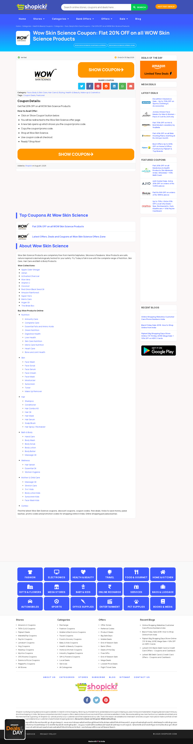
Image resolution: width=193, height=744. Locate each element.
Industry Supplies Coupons (71, 653)
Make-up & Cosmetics (90, 92)
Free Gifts (105, 653)
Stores (37, 18)
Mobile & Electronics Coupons (72, 632)
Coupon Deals (29, 95)
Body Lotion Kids (32, 493)
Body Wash (30, 440)
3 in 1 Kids (29, 489)
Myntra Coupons (25, 653)
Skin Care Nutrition (33, 341)
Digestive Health (33, 333)
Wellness (25, 460)
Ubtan (24, 273)
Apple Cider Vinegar (30, 269)
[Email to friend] (130, 86)
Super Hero (26, 296)
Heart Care (30, 348)
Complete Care (32, 322)
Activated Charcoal (30, 276)
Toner (28, 387)
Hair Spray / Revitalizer (35, 426)
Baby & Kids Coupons (68, 642)
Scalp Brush (30, 423)
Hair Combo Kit (32, 408)
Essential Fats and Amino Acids (39, 326)
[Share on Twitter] (81, 86)
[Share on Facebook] (89, 86)
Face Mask (30, 376)
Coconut (25, 286)
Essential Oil (30, 468)
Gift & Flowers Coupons (69, 656)
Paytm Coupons (25, 639)
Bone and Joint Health (35, 352)
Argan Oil (25, 302)
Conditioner (30, 404)
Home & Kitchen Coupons (70, 649)
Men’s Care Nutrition (34, 344)
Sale (122, 18)
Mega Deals (106, 660)
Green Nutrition (32, 330)
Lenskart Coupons (26, 642)
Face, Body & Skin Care (37, 92)
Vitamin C (25, 282)
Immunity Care (31, 319)
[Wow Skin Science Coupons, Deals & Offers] (23, 38)
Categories (59, 18)
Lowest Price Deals (109, 663)
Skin (23, 357)
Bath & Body (26, 432)
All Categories (65, 667)
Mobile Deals (106, 639)
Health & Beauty (73, 92)
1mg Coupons (24, 646)
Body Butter (30, 451)
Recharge (63, 625)
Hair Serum (30, 419)
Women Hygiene (32, 472)
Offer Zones (106, 625)
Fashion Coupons (67, 628)
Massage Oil (30, 455)
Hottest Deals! (166, 6)
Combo (24, 505)
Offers (105, 18)
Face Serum (30, 369)
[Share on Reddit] (106, 86)
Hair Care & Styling (56, 92)
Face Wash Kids (32, 500)
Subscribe (98, 677)
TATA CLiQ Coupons (26, 628)
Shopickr (28, 166)
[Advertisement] (76, 191)
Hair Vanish (30, 464)
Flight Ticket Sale (108, 667)
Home (22, 18)
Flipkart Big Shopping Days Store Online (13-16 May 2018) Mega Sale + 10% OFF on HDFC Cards (157, 335)
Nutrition (25, 314)
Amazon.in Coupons (26, 625)
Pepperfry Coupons (26, 663)
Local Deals (64, 660)
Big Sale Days (106, 635)
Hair (23, 396)
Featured (40, 95)
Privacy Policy (48, 734)
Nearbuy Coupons (26, 649)
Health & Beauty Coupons (70, 646)
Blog (138, 18)
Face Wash (30, 362)
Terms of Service (25, 734)
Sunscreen (30, 384)
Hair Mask (29, 415)
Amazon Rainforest (30, 292)
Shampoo (29, 401)
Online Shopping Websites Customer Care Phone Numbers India (157, 317)
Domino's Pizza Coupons (29, 660)
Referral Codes (107, 628)
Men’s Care (26, 299)
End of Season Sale (109, 642)
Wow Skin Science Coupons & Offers (90, 45)
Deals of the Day (108, 649)
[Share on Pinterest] (98, 86)
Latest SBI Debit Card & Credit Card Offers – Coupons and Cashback (158, 656)
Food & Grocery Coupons (70, 639)
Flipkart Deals (24, 632)
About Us (49, 677)
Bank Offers (83, 18)
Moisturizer (30, 380)
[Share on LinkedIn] (114, 86)
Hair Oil (28, 412)
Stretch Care (31, 485)
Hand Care (30, 436)
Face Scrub (30, 365)
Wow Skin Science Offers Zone (122, 45)
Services (63, 663)
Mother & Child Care (30, 477)
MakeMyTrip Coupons (27, 635)
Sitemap (125, 677)
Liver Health (30, 337)
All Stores (22, 667)
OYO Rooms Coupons (27, 656)
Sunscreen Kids (32, 496)
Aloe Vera (25, 279)
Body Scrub (30, 444)
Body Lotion (30, 447)
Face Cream (30, 373)
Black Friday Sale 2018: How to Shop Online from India (157, 326)
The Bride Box (27, 305)
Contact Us (142, 677)
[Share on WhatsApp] (122, 86)
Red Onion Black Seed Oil (32, 289)
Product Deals (107, 632)
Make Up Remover (33, 391)
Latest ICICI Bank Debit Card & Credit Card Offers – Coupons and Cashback (158, 649)
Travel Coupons (66, 635)
